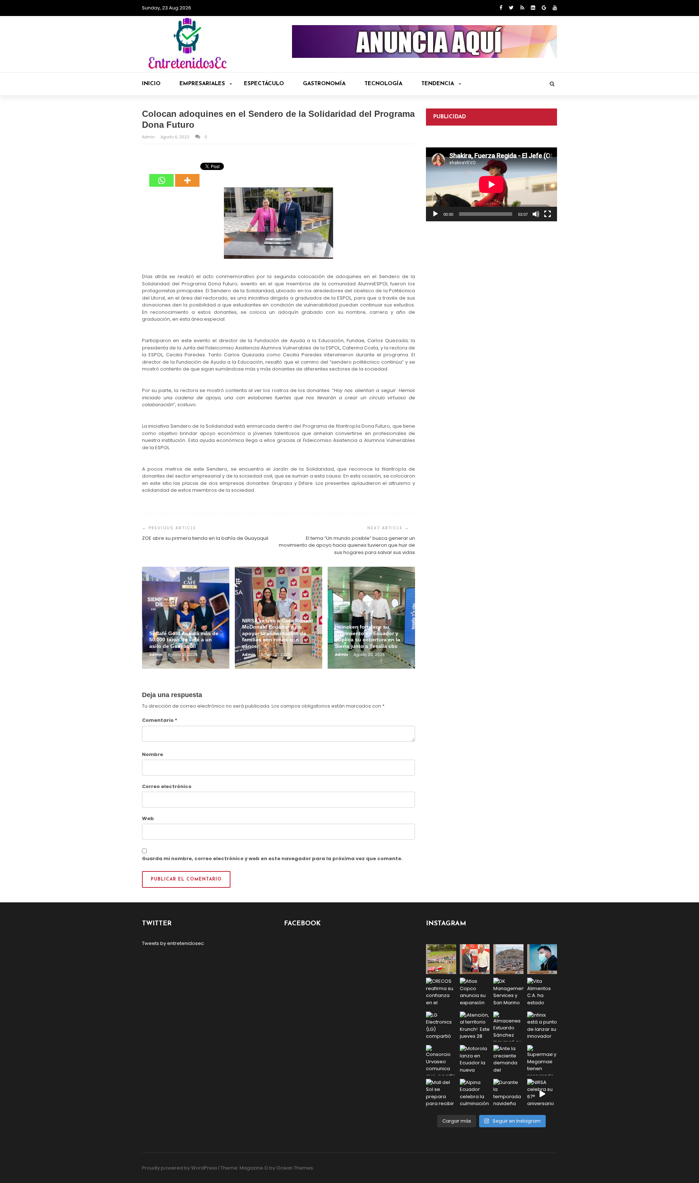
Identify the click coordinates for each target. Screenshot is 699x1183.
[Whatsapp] (161, 175)
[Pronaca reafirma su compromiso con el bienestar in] (441, 959)
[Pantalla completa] (547, 214)
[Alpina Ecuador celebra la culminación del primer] (475, 1094)
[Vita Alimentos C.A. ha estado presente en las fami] (542, 993)
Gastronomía (324, 84)
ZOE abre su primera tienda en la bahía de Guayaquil (205, 538)
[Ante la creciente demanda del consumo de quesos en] (508, 1060)
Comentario (159, 720)
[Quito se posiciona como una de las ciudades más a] (508, 959)
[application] (491, 184)
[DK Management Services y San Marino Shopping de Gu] (508, 993)
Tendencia (437, 84)
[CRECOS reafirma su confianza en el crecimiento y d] (441, 993)
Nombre (152, 754)
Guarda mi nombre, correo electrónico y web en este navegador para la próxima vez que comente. (272, 858)
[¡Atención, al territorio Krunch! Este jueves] (475, 1027)
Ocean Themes (294, 1167)
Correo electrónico (166, 786)
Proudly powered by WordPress (179, 1167)
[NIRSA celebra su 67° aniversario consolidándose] (542, 1094)
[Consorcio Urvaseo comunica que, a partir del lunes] (441, 1060)
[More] (187, 175)
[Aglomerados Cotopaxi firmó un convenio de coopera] (475, 959)
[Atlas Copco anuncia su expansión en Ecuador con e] (475, 993)
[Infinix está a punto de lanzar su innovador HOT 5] (542, 1027)
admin (149, 137)
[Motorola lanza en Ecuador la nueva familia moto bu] (475, 1060)
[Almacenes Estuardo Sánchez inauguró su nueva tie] (508, 1027)
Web (148, 818)
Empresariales (202, 84)
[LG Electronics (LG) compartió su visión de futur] (441, 1027)
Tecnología (383, 84)
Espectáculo (264, 84)
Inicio (151, 84)
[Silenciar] (536, 214)
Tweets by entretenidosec (173, 943)
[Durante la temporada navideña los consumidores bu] (508, 1094)
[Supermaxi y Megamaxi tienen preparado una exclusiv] (542, 1060)
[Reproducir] (435, 214)
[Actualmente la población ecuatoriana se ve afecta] (542, 959)
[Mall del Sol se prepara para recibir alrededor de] (441, 1094)
